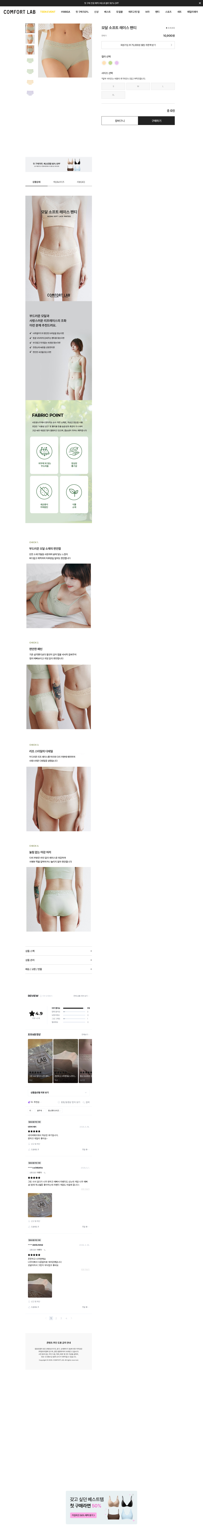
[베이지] (104, 62)
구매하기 (156, 120)
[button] (87, 49)
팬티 (157, 11)
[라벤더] (116, 62)
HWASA (65, 11)
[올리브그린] (110, 62)
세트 (179, 11)
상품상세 (36, 181)
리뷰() (81, 181)
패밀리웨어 (192, 11)
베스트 (107, 11)
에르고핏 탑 (134, 11)
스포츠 (168, 11)
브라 (147, 11)
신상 (96, 11)
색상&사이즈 (58, 181)
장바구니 (120, 120)
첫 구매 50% (82, 11)
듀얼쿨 (119, 11)
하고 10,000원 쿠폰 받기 (101, 3)
